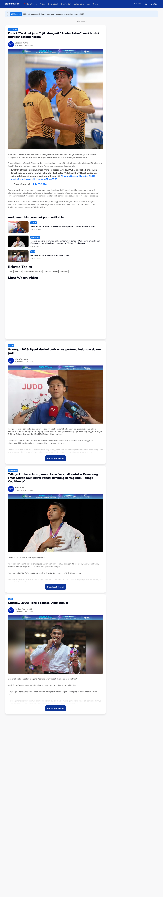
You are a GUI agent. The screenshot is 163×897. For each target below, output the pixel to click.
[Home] (12, 4)
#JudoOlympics (19, 179)
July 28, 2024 (40, 184)
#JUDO (92, 176)
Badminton (66, 4)
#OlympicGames (68, 176)
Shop (95, 4)
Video (42, 4)
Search (146, 4)
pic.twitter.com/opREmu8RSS (42, 179)
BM (135, 4)
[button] (7, 12)
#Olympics (82, 176)
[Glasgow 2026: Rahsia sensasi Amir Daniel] (18, 256)
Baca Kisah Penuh (55, 458)
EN (139, 4)
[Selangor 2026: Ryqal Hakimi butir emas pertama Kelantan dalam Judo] (18, 227)
